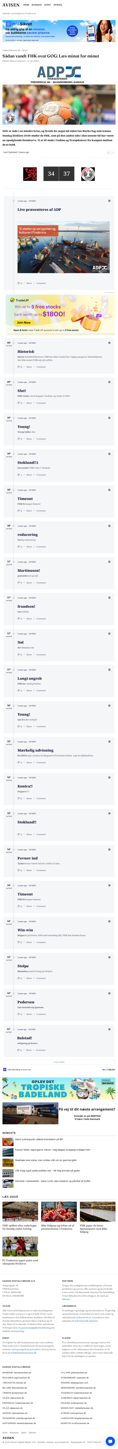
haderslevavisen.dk (76, 1393)
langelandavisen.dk (76, 1418)
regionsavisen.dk (16, 1378)
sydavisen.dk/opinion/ (86, 1320)
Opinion (58, 5)
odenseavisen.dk (14, 1413)
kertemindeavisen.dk (19, 1423)
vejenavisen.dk (13, 1398)
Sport (47, 5)
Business (37, 5)
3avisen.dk (14, 1383)
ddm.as (66, 1299)
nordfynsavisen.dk (75, 1423)
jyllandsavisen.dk (74, 1372)
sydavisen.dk (75, 1378)
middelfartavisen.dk (77, 1408)
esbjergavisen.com (74, 1383)
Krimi (26, 5)
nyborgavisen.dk (73, 1413)
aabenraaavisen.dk (76, 1398)
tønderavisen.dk (14, 1393)
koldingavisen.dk (74, 1403)
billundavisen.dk (14, 1388)
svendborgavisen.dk (18, 1418)
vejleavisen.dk (12, 1408)
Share (29, 283)
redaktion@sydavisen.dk (24, 1352)
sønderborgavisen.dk (78, 1388)
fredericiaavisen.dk (11, 50)
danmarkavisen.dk (16, 1372)
